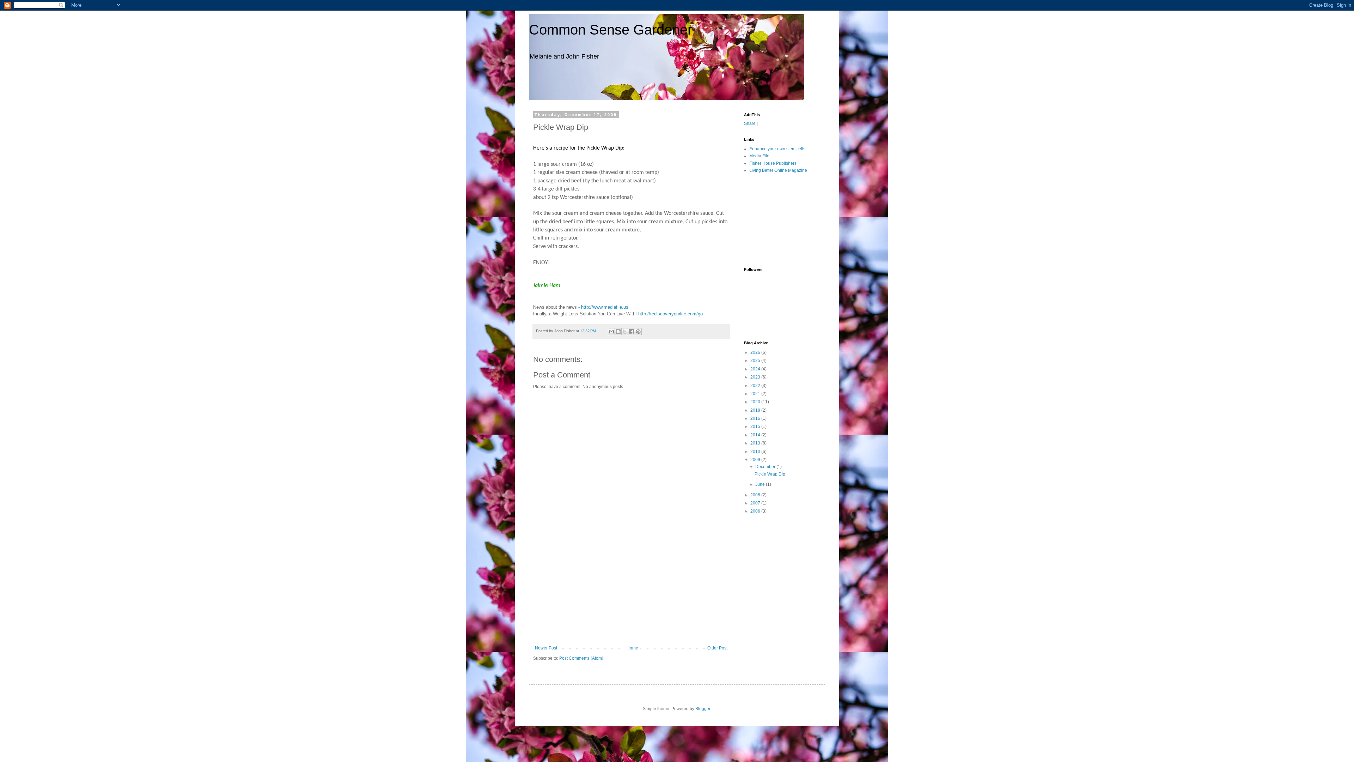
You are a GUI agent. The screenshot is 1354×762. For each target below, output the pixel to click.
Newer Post (546, 648)
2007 (755, 503)
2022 (755, 385)
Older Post (717, 648)
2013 (755, 443)
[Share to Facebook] (631, 331)
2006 (755, 511)
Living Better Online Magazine (778, 170)
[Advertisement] (631, 593)
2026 (755, 352)
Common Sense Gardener (610, 29)
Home (632, 648)
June (760, 484)
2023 (755, 377)
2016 (755, 418)
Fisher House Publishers (773, 163)
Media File (759, 155)
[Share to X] (624, 331)
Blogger (702, 708)
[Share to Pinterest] (638, 331)
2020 (755, 401)
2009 (755, 459)
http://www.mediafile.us (604, 307)
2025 (755, 360)
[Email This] (611, 331)
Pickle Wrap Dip (770, 474)
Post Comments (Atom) (581, 658)
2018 (755, 410)
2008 (755, 494)
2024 (755, 369)
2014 (755, 435)
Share (750, 123)
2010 (755, 451)
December (765, 466)
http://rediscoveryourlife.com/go (670, 313)
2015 (755, 426)
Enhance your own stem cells (777, 148)
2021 (755, 393)
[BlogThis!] (618, 331)
